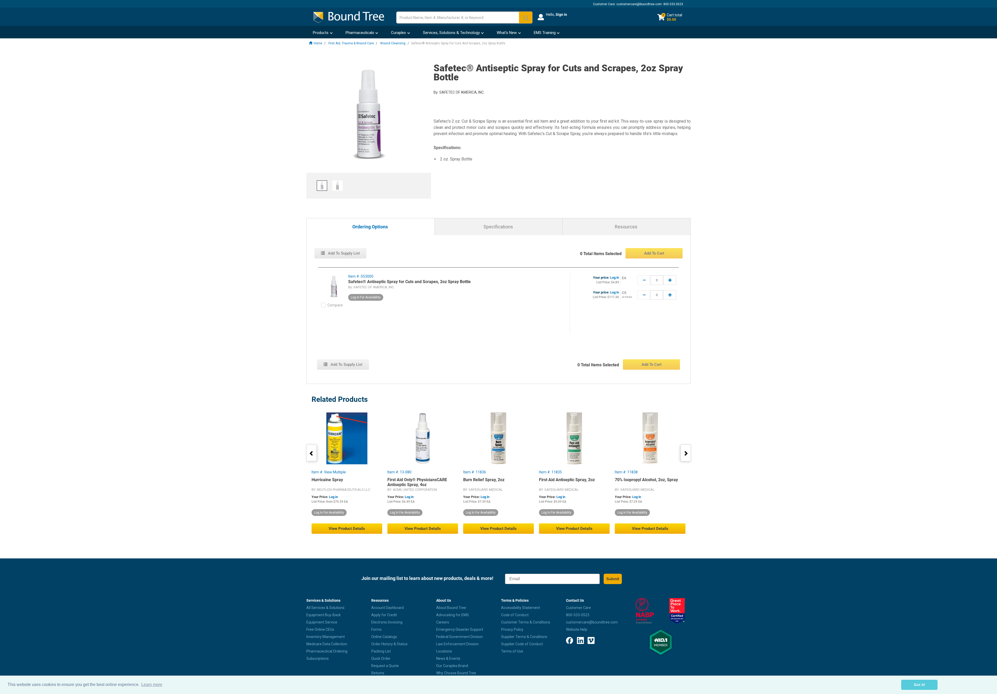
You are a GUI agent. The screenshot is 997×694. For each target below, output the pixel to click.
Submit (612, 579)
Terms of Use (512, 651)
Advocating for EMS (452, 615)
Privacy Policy (512, 629)
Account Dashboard (387, 608)
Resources (626, 226)
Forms (376, 629)
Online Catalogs (384, 637)
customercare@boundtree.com (639, 4)
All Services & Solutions (325, 608)
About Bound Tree (451, 608)
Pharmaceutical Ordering (326, 651)
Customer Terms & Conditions (525, 622)
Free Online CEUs (320, 629)
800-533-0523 (577, 615)
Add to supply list (343, 253)
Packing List (381, 651)
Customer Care (578, 608)
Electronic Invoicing (386, 622)
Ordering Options (370, 227)
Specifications (498, 226)
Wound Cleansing (393, 43)
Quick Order (380, 658)
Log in (614, 277)
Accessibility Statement (520, 608)
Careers (442, 622)
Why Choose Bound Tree (456, 673)
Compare (335, 305)
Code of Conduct (515, 615)
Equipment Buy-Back (323, 615)
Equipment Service (321, 622)
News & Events (448, 658)
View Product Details (347, 528)
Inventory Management (325, 637)
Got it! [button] (919, 685)
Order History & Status (389, 644)
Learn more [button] (151, 684)
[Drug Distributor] (644, 611)
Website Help (576, 629)
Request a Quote (385, 666)
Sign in (561, 14)
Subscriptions (317, 658)
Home (318, 43)
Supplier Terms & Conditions (524, 637)
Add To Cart (654, 253)
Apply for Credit (384, 615)
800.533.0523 (673, 4)
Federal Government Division (459, 637)
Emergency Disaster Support (459, 629)
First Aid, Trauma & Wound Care (351, 43)
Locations (444, 651)
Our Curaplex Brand (452, 666)
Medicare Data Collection (326, 644)
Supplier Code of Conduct (522, 644)
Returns (377, 673)
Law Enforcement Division (457, 644)
